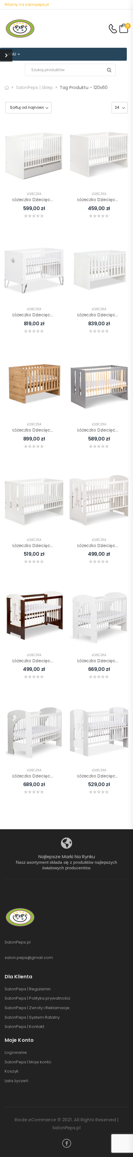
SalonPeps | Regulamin (28, 989)
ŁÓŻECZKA (34, 194)
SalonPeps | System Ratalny (32, 1017)
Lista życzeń (16, 1080)
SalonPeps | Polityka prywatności (37, 998)
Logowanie (16, 1052)
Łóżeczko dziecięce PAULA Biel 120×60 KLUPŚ (58, 545)
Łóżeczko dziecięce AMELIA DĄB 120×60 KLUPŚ (59, 430)
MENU (11, 54)
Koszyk (12, 1071)
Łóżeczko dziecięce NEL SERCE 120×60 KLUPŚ (57, 776)
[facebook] (66, 1143)
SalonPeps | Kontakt (24, 1026)
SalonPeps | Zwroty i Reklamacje (37, 1007)
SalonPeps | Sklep (34, 87)
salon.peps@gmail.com (29, 957)
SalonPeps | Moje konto (28, 1062)
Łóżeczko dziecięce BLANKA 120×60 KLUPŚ (55, 315)
